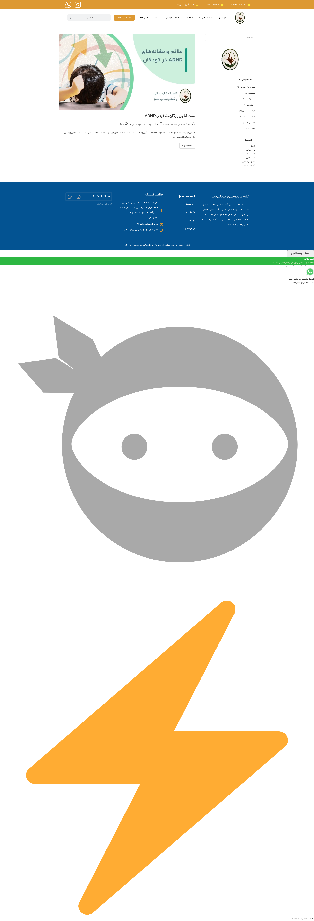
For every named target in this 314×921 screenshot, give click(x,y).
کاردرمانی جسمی (248, 111)
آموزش (252, 146)
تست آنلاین (207, 18)
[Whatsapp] (70, 196)
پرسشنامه (148, 124)
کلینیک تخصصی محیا (183, 124)
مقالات (252, 129)
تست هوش (250, 154)
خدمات (190, 18)
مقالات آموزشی (172, 18)
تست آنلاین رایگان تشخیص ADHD (170, 116)
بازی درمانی (250, 150)
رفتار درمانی (250, 158)
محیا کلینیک (222, 18)
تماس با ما (144, 18)
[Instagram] (78, 196)
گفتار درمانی (250, 123)
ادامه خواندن (185, 145)
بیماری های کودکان (247, 87)
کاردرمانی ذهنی (249, 117)
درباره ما (157, 18)
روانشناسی (136, 124)
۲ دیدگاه (123, 124)
